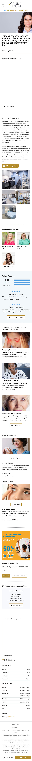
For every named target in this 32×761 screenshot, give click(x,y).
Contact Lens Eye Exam (10, 519)
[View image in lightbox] (16, 189)
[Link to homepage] (16, 5)
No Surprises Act (9, 747)
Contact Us (4, 745)
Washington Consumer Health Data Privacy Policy (15, 750)
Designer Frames (7, 463)
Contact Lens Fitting (8, 509)
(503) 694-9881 (10, 716)
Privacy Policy (15, 748)
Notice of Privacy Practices (20, 747)
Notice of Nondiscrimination (23, 745)
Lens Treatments (8, 476)
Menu (3, 6)
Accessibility (12, 745)
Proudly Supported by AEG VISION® (16, 742)
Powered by (15, 740)
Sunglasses (7, 473)
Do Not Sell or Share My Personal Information (16, 752)
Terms (6, 570)
